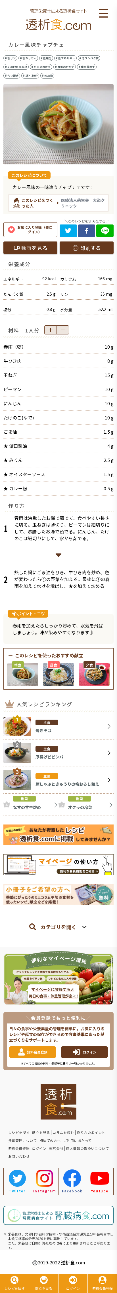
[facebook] (86, 230)
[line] (105, 230)
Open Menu (103, 13)
